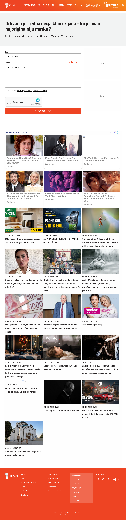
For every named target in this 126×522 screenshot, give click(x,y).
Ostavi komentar (43, 111)
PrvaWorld (76, 488)
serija (61, 5)
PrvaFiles (76, 501)
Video (69, 5)
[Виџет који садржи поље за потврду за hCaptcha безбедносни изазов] (23, 102)
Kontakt (23, 474)
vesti (77, 5)
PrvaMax (75, 484)
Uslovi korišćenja (54, 478)
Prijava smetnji (53, 482)
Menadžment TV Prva (28, 482)
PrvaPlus (75, 480)
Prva (22, 478)
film (54, 5)
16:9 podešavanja (27, 491)
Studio (23, 487)
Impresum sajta (53, 474)
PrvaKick (75, 492)
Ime (6, 52)
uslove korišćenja (40, 91)
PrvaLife (75, 496)
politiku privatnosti (24, 91)
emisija (46, 5)
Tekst (7, 63)
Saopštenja (52, 487)
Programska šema (32, 5)
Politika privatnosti (54, 491)
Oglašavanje (25, 495)
